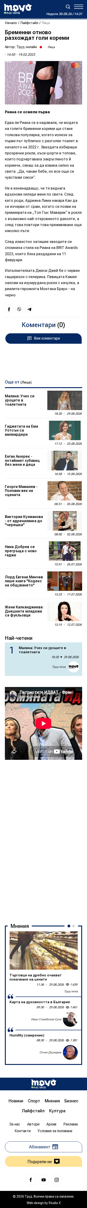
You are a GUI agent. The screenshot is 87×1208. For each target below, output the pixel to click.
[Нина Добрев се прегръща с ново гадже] (64, 551)
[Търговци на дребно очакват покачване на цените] (44, 950)
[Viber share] (19, 309)
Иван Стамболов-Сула (46, 1019)
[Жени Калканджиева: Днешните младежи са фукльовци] (64, 611)
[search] (68, 6)
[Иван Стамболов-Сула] (70, 1019)
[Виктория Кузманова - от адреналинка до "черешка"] (64, 520)
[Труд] (43, 1083)
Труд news (59, 666)
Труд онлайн (26, 47)
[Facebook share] (9, 309)
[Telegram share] (29, 309)
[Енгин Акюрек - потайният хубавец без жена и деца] (64, 460)
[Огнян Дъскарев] (70, 1052)
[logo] (18, 9)
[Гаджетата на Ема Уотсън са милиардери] (64, 430)
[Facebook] (30, 1179)
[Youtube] (43, 1179)
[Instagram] (56, 1179)
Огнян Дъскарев (50, 1052)
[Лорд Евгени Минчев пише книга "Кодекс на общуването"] (64, 581)
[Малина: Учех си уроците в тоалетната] (64, 400)
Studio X (54, 1203)
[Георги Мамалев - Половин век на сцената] (64, 490)
